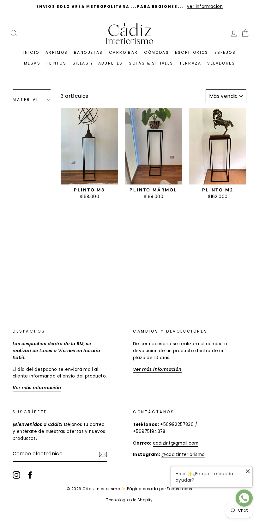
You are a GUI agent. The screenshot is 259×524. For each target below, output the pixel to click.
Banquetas (88, 52)
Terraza (190, 63)
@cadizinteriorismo (183, 455)
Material (26, 99)
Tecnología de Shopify (129, 499)
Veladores (221, 63)
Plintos (56, 63)
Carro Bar (123, 52)
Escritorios (191, 52)
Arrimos (56, 52)
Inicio (31, 52)
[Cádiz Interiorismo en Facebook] (30, 475)
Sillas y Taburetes (98, 63)
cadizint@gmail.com (175, 443)
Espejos (225, 52)
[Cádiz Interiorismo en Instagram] (16, 475)
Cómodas (156, 52)
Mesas (32, 63)
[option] (129, 6)
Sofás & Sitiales (151, 63)
